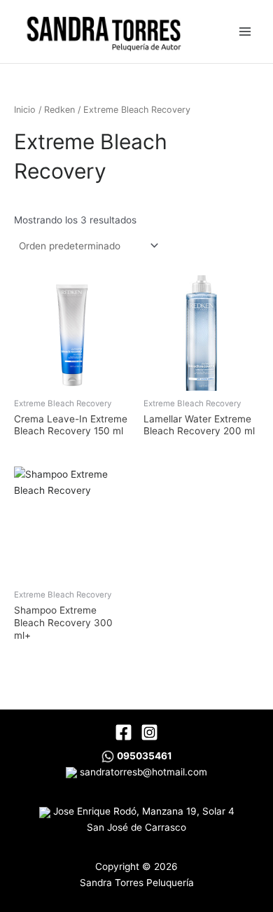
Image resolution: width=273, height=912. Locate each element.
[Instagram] (149, 732)
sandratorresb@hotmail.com (142, 772)
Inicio (25, 109)
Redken (59, 109)
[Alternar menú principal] (245, 31)
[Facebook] (123, 732)
